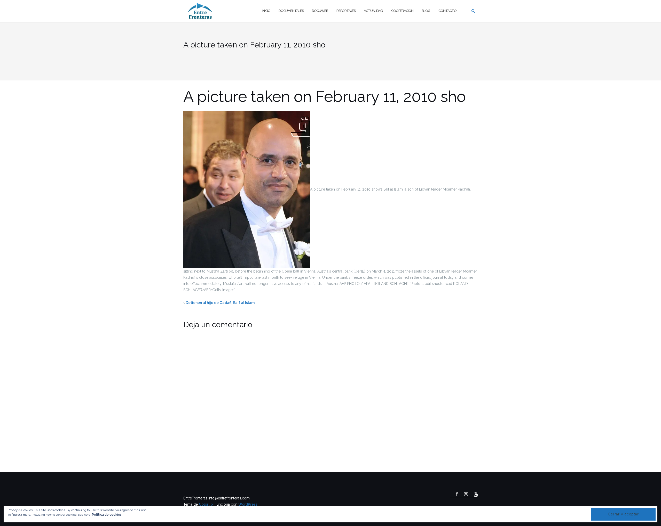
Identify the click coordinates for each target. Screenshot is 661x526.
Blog (426, 11)
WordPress (247, 504)
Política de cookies (107, 514)
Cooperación (402, 11)
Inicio (266, 11)
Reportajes (346, 11)
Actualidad (373, 11)
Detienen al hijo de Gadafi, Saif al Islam (220, 303)
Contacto (447, 11)
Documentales (291, 11)
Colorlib (206, 504)
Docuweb (320, 11)
